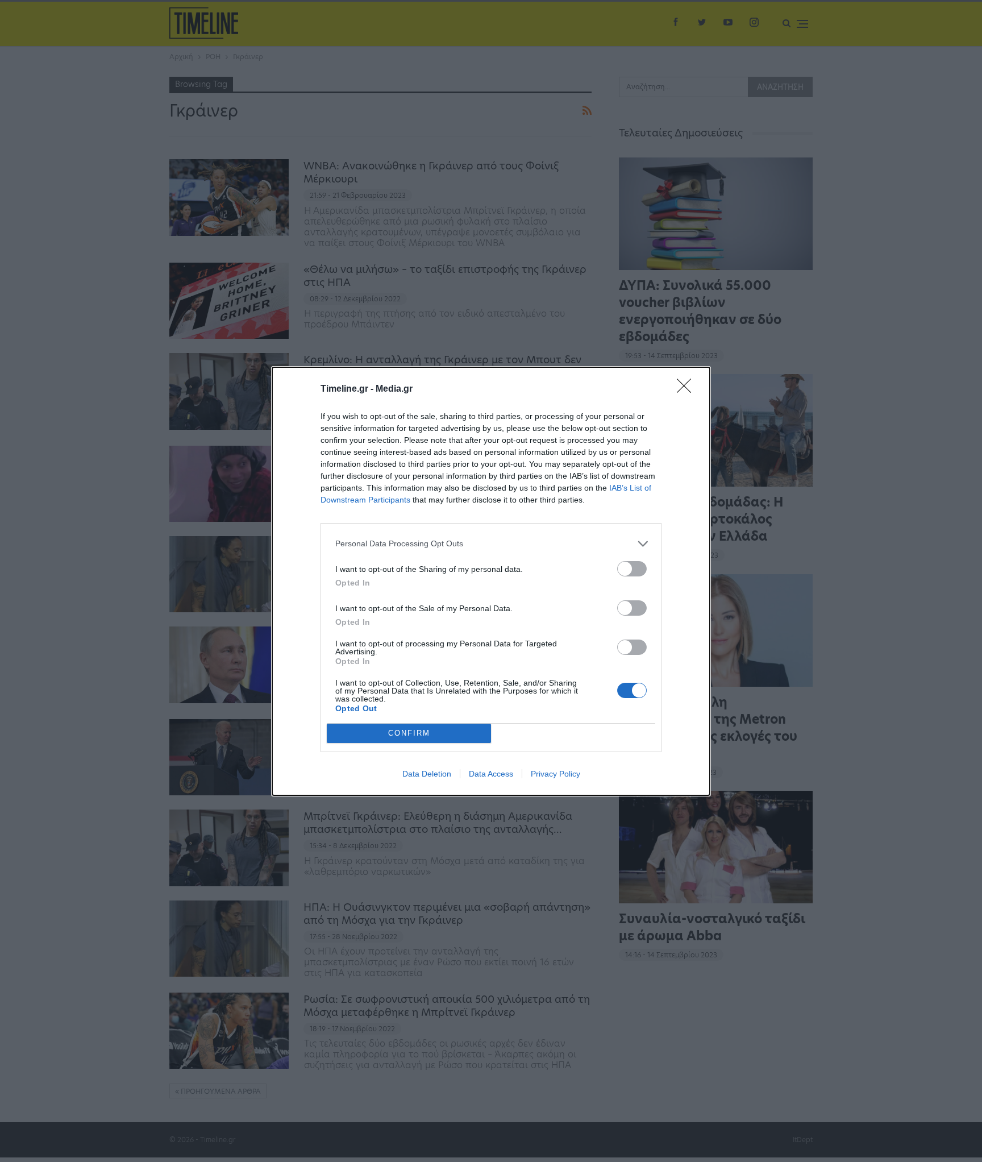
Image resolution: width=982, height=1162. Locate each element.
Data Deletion (426, 773)
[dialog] (491, 581)
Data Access (491, 773)
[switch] (632, 568)
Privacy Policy (555, 773)
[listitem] (491, 544)
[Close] (687, 389)
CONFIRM (409, 733)
